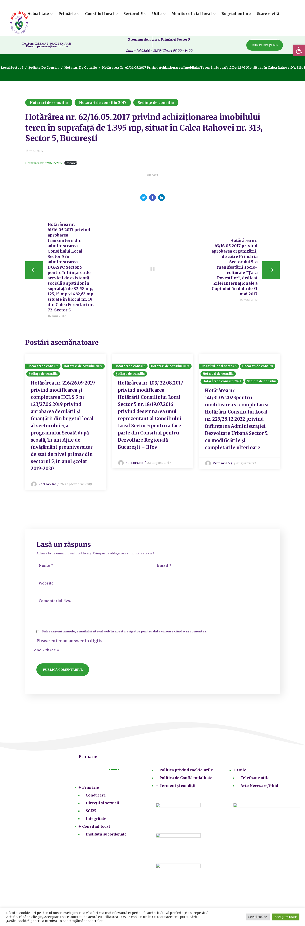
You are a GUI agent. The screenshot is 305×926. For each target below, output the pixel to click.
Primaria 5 (221, 463)
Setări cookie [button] (257, 917)
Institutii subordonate (106, 834)
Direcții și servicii (102, 803)
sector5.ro (47, 484)
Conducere (96, 795)
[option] (65, 422)
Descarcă (70, 163)
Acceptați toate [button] (286, 917)
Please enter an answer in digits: (70, 640)
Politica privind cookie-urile (186, 770)
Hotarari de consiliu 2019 (83, 366)
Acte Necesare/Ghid (259, 785)
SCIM (91, 811)
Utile (241, 770)
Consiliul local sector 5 (219, 366)
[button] (299, 50)
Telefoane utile (254, 778)
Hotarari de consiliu (80, 68)
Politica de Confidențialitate (185, 778)
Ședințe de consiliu (43, 68)
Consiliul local (96, 826)
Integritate (96, 818)
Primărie (90, 787)
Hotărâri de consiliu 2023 (222, 381)
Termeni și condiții (177, 785)
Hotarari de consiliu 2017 (103, 102)
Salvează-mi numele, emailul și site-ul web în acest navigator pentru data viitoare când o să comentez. (124, 631)
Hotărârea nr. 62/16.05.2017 (43, 163)
